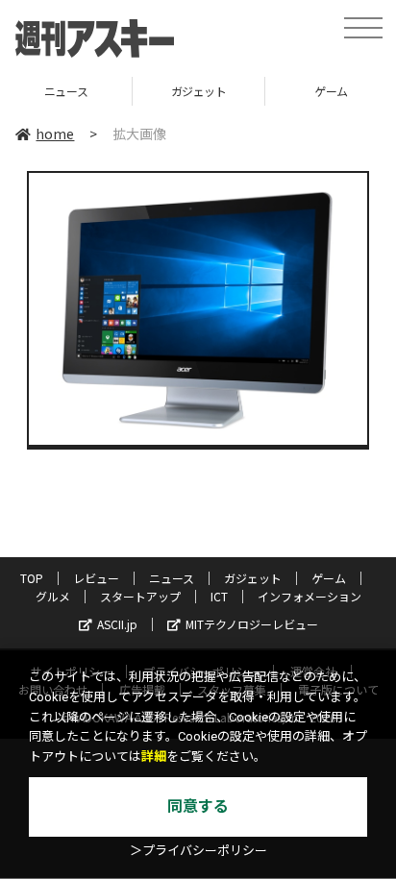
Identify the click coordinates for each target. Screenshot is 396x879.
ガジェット (159, 91)
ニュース (171, 578)
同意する (198, 806)
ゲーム (292, 91)
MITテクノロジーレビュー (252, 624)
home (55, 133)
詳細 (153, 756)
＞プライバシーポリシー (198, 850)
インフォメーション (309, 596)
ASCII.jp (117, 624)
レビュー (96, 578)
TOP (31, 578)
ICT (219, 596)
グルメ (53, 596)
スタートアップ (140, 596)
